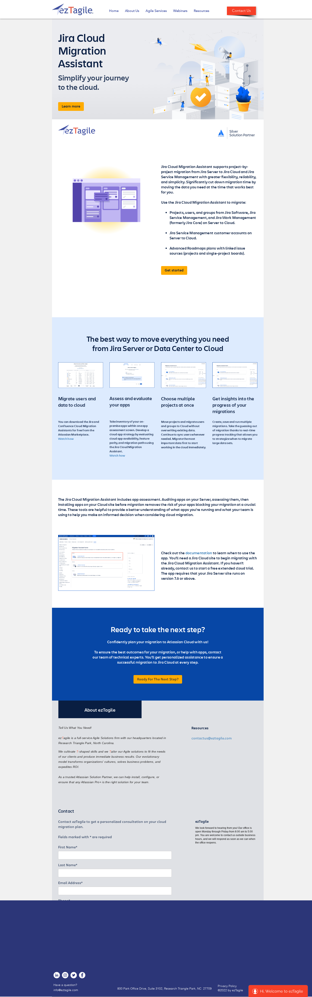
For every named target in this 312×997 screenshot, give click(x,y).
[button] (132, 11)
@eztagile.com (68, 990)
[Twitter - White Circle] (73, 975)
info (55, 990)
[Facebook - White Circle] (82, 975)
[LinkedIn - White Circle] (56, 975)
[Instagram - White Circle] (65, 975)
